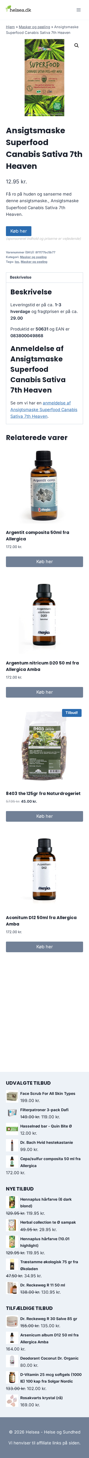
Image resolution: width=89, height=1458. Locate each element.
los (17, 262)
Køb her (18, 231)
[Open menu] (78, 10)
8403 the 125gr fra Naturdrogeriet (43, 793)
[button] (76, 45)
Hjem (10, 27)
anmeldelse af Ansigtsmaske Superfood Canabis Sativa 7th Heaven (43, 409)
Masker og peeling (34, 27)
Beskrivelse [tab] (20, 277)
